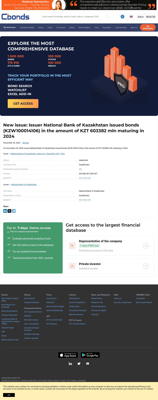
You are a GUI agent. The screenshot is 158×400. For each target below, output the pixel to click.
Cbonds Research (98, 306)
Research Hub (97, 302)
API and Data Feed (54, 320)
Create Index (74, 306)
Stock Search (29, 298)
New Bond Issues (31, 320)
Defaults (27, 316)
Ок (9, 395)
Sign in (140, 16)
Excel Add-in (107, 27)
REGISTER (150, 16)
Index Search (74, 298)
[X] (9, 211)
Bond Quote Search (9, 311)
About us (134, 27)
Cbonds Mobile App (54, 310)
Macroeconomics (76, 314)
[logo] (15, 16)
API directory (51, 324)
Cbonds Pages (8, 328)
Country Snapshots (77, 302)
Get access (23, 103)
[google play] (90, 355)
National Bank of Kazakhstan (24, 184)
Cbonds (25, 143)
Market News (96, 298)
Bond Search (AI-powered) (8, 306)
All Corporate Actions (33, 312)
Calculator (140, 298)
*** (80, 169)
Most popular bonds (10, 340)
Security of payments (122, 302)
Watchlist (50, 302)
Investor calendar (31, 338)
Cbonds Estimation (10, 315)
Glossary (95, 314)
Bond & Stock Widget (55, 306)
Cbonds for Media (98, 310)
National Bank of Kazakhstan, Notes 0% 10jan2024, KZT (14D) (38, 154)
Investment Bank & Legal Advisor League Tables (10, 321)
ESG (3, 332)
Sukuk (4, 336)
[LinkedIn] (5, 211)
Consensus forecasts (77, 310)
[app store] (68, 355)
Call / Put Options (31, 324)
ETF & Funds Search (77, 324)
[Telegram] (14, 211)
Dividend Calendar (31, 302)
